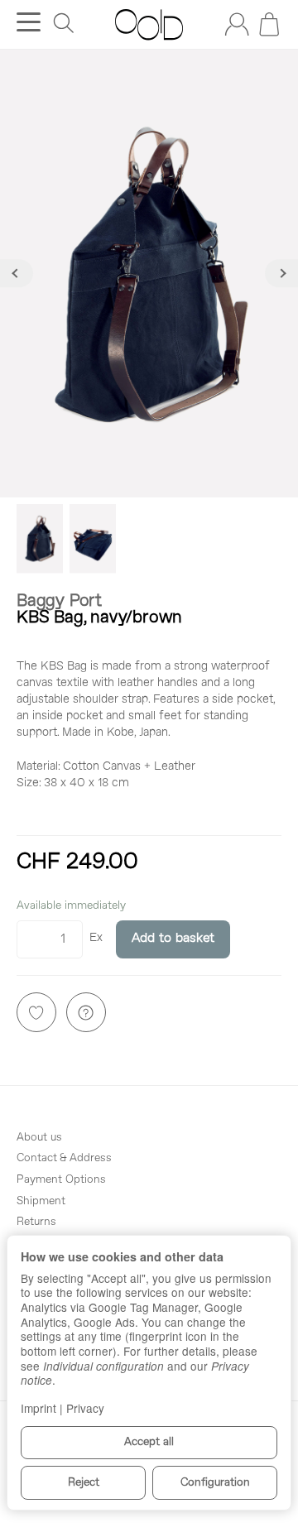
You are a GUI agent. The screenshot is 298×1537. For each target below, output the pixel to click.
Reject (83, 1482)
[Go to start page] (148, 24)
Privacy (85, 1408)
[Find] (63, 23)
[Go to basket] (269, 24)
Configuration (215, 1482)
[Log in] (236, 24)
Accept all (149, 1442)
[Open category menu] (29, 22)
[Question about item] (86, 1012)
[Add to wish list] (36, 1012)
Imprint (38, 1408)
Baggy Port (59, 601)
